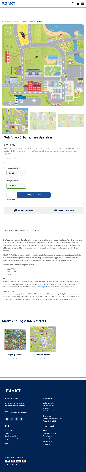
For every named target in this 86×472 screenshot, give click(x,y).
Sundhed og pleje (11, 436)
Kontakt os (46, 444)
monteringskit (42, 287)
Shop (7, 443)
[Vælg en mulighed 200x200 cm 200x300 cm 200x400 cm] (16, 186)
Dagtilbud (8, 430)
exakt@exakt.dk (48, 403)
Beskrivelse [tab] (8, 230)
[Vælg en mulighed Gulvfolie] (16, 173)
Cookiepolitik (47, 439)
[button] (15, 121)
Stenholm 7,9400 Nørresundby (49, 410)
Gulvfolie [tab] (36, 230)
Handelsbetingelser (49, 433)
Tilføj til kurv (34, 195)
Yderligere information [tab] (22, 230)
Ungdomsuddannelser (12, 439)
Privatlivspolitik (48, 436)
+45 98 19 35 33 (48, 406)
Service (45, 430)
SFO (9, 21)
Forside (4, 21)
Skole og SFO (9, 433)
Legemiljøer (16, 21)
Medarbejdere (47, 441)
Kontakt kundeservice (66, 210)
